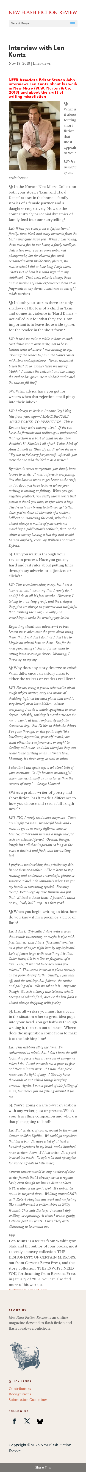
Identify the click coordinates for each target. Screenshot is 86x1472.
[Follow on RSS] (39, 1421)
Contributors (20, 1389)
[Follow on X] (27, 1421)
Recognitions (20, 1394)
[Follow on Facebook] (14, 1421)
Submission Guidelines (28, 1400)
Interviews (42, 63)
